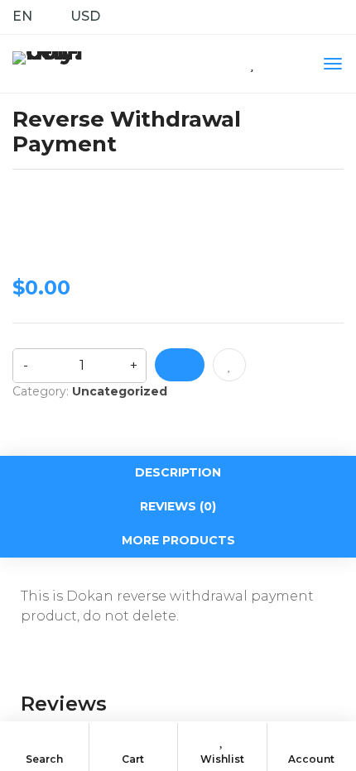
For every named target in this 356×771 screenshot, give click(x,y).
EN (22, 16)
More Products (178, 540)
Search (44, 759)
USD (85, 16)
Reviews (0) (178, 506)
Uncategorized (119, 391)
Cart (133, 759)
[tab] (178, 473)
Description (178, 472)
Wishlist (222, 759)
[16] (179, 364)
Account (311, 759)
